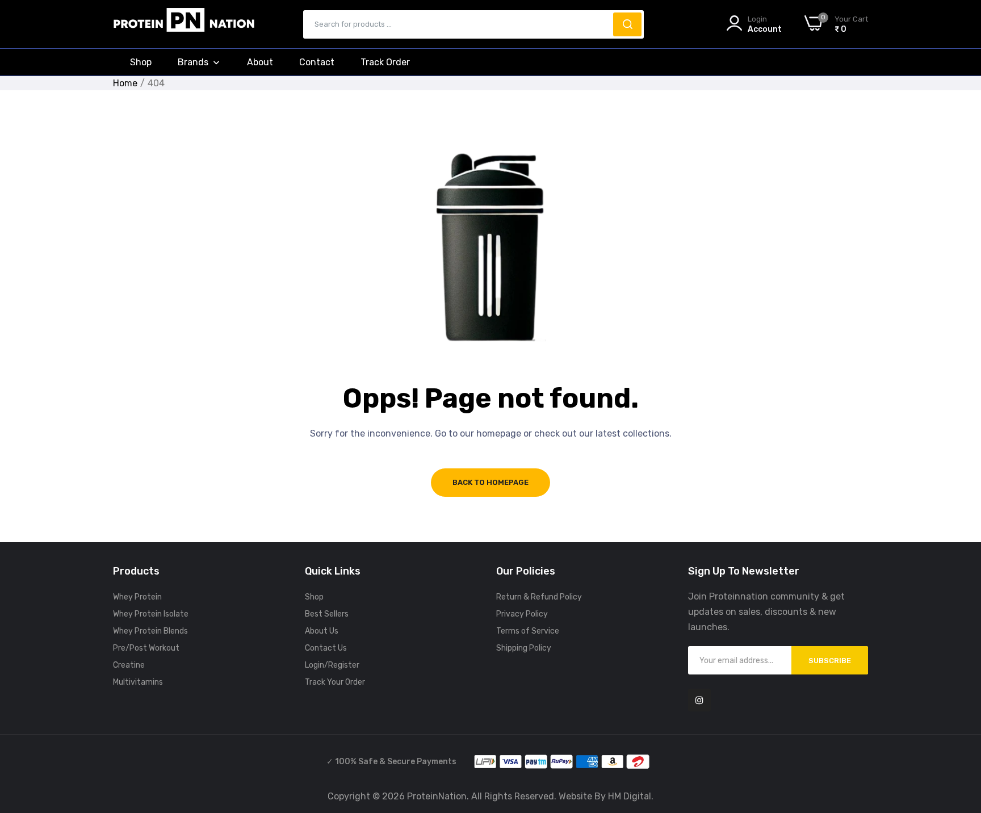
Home (125, 83)
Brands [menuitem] (193, 62)
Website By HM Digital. (606, 796)
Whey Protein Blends (150, 631)
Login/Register (332, 665)
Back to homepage (490, 482)
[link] (958, 776)
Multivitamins (138, 682)
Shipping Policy (523, 648)
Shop (314, 597)
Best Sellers (327, 614)
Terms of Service (527, 631)
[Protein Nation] (184, 24)
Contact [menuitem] (316, 62)
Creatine (129, 665)
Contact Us (326, 648)
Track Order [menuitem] (385, 62)
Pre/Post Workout (146, 648)
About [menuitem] (260, 62)
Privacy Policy (522, 614)
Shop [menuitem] (141, 62)
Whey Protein (137, 597)
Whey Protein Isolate (150, 614)
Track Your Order (335, 682)
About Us (321, 631)
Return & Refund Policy (539, 597)
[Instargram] (699, 700)
